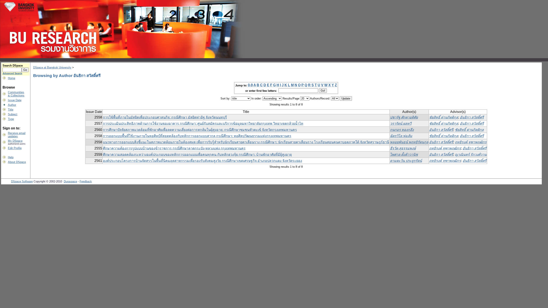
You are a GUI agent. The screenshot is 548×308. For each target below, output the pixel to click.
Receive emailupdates (16, 135)
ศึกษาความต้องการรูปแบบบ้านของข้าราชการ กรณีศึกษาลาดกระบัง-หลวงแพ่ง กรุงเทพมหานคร (174, 148)
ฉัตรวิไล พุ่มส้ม (401, 136)
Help (10, 157)
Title (10, 109)
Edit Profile (15, 148)
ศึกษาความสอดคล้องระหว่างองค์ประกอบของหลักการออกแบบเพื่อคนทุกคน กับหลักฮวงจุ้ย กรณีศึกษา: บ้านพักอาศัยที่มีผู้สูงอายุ (197, 154)
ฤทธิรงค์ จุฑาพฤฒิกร (471, 142)
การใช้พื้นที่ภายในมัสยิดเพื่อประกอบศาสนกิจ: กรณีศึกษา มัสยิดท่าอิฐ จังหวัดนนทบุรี (165, 117)
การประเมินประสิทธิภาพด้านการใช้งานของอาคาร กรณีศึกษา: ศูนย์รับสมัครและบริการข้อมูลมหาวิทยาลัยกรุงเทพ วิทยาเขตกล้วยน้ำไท (203, 123)
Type (11, 119)
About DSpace (17, 162)
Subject (12, 114)
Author (12, 105)
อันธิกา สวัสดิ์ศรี (472, 117)
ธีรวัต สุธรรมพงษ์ (403, 148)
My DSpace (15, 140)
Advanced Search (12, 73)
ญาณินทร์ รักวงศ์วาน (471, 154)
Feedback (86, 181)
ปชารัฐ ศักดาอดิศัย (404, 117)
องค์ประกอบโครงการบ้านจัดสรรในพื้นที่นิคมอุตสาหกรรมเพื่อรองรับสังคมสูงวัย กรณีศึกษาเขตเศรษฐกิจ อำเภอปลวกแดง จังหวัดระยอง (202, 161)
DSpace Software (22, 181)
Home (11, 78)
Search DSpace (13, 65)
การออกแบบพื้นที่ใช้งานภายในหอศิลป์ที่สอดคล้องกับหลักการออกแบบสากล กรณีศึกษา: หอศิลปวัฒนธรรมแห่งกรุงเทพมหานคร (197, 136)
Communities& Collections (16, 94)
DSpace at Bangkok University (52, 67)
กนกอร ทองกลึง (402, 130)
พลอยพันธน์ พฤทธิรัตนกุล (409, 142)
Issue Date (14, 100)
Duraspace (70, 181)
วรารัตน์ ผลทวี (400, 123)
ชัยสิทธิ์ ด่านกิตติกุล (443, 117)
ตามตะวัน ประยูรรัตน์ (406, 161)
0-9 (250, 85)
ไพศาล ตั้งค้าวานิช (404, 154)
